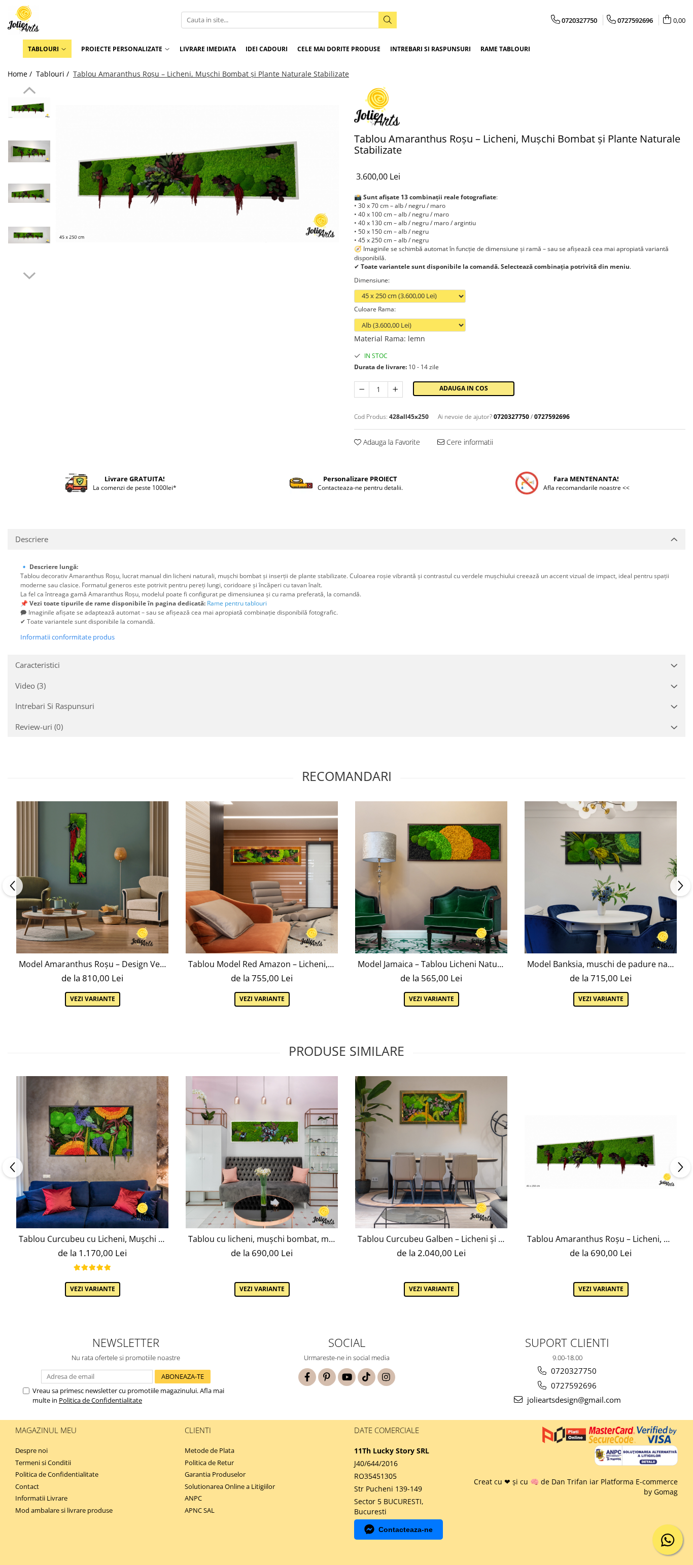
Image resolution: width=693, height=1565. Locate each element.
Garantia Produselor (215, 1474)
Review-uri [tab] (39, 727)
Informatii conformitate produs (67, 637)
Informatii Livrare (41, 1498)
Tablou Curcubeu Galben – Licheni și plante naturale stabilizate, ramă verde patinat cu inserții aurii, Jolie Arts (432, 1238)
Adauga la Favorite (390, 442)
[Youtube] (347, 1377)
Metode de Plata (209, 1450)
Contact (27, 1486)
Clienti (198, 1430)
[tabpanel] (197, 173)
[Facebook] (307, 1377)
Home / (21, 74)
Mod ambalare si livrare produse (64, 1510)
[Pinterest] (327, 1377)
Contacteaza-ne (405, 1529)
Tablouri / (53, 74)
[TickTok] (366, 1377)
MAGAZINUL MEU (46, 1430)
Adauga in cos (463, 388)
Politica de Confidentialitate (100, 1400)
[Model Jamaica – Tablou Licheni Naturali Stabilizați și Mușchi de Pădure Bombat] (431, 877)
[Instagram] (386, 1377)
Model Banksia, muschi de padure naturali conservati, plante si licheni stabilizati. (602, 964)
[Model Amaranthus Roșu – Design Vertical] (92, 877)
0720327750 (573, 1371)
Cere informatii (468, 442)
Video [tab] (30, 686)
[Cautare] (387, 20)
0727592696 (573, 1385)
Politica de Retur (209, 1462)
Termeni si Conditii (43, 1462)
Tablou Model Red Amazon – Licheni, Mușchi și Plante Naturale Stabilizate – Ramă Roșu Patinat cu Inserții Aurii (263, 964)
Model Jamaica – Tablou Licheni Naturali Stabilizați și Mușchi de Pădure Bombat (432, 964)
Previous (29, 92)
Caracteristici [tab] (37, 665)
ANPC (193, 1498)
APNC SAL (200, 1510)
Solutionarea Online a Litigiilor (230, 1486)
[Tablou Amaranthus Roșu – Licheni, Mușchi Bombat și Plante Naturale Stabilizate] (197, 173)
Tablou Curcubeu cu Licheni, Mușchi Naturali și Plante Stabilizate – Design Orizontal (93, 1238)
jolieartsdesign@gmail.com (573, 1400)
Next (29, 274)
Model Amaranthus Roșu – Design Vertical (93, 964)
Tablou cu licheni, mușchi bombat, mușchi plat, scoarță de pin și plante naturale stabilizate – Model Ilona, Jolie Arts (263, 1238)
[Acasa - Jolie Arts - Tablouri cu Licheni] (58, 19)
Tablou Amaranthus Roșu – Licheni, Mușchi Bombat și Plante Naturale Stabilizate (602, 1238)
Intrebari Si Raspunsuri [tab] (54, 706)
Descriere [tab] (31, 539)
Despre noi (31, 1450)
